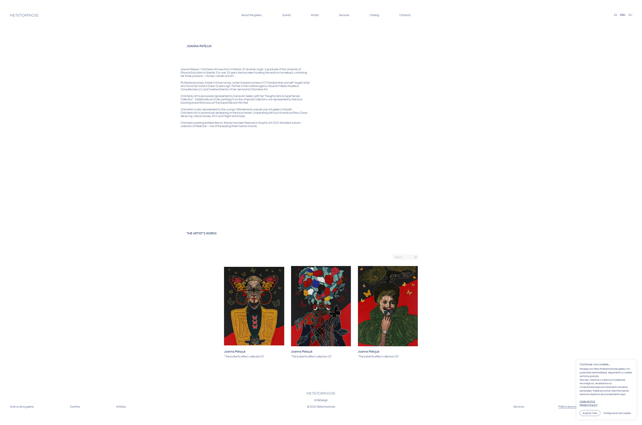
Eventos (75, 406)
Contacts (405, 15)
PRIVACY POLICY (589, 405)
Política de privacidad (571, 406)
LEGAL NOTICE (587, 401)
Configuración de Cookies (617, 413)
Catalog (374, 15)
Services (344, 15)
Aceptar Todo (590, 413)
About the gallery (251, 15)
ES (615, 15)
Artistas (121, 406)
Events (287, 15)
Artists (315, 15)
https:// (597, 368)
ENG (622, 15)
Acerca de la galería (22, 406)
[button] (127, 15)
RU (630, 15)
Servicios (518, 406)
